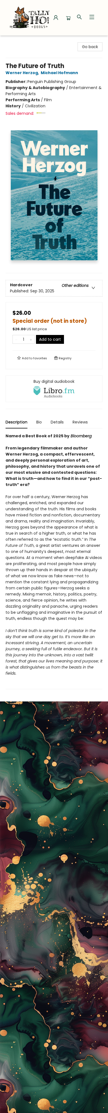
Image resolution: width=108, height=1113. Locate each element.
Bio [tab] (39, 422)
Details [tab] (57, 422)
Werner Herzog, (23, 73)
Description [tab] (16, 422)
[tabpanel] (54, 561)
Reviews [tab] (80, 422)
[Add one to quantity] (30, 339)
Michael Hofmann (59, 73)
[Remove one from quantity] (16, 339)
